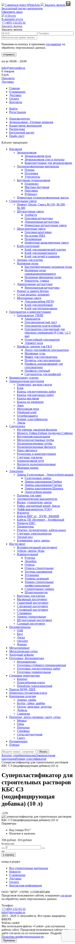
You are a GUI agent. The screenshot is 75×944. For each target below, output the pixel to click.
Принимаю (9, 940)
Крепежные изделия (22, 696)
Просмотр (8, 78)
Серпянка (23, 731)
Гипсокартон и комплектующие (30, 311)
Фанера (22, 644)
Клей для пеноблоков (39, 305)
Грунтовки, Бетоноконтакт (26, 658)
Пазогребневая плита (31, 682)
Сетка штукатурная (29, 734)
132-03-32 (14, 22)
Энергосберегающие (38, 492)
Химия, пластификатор (32, 419)
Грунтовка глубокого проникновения (41, 665)
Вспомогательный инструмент (37, 547)
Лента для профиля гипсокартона (47, 350)
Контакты (15, 102)
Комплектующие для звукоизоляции (48, 163)
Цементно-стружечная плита (28, 692)
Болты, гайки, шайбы (31, 703)
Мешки (22, 720)
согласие (66, 895)
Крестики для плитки (31, 595)
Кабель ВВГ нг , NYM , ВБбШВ (38, 516)
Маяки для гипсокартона (41, 356)
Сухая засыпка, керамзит (33, 294)
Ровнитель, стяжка (37, 280)
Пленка (29, 169)
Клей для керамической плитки (45, 249)
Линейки (31, 561)
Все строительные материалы (28, 868)
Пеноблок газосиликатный (34, 686)
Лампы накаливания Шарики (44, 488)
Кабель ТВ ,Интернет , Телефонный (40, 519)
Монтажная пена (28, 408)
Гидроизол (31, 183)
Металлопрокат (19, 647)
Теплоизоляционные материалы (38, 166)
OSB (20, 630)
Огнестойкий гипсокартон (42, 339)
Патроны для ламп (29, 495)
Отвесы (30, 564)
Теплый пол (25, 537)
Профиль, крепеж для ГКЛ (34, 346)
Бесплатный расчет (22, 8)
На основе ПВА (35, 235)
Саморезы (23, 713)
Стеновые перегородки (24, 675)
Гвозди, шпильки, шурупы (34, 706)
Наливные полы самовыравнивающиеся (40, 272)
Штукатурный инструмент (34, 620)
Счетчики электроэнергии (34, 533)
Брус (20, 634)
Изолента (23, 512)
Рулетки (30, 557)
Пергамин (31, 190)
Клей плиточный (28, 246)
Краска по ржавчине (30, 401)
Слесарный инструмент (32, 606)
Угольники (32, 575)
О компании (17, 91)
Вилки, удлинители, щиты (34, 502)
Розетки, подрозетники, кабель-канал (41, 530)
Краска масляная (28, 398)
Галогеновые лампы (38, 478)
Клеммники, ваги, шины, (33, 540)
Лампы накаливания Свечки (43, 485)
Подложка (31, 173)
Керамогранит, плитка (23, 377)
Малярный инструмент (32, 599)
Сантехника (17, 426)
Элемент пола (34, 343)
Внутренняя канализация (33, 436)
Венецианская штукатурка (42, 287)
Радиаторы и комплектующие (36, 453)
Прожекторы (25, 526)
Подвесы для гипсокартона (42, 360)
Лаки (20, 405)
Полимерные (33, 239)
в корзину (8, 854)
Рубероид (31, 194)
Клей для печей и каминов (42, 256)
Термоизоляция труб (30, 460)
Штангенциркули (36, 592)
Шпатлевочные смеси (31, 228)
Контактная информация (25, 885)
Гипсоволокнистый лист (41, 322)
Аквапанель (32, 318)
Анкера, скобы (26, 699)
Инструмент (17, 544)
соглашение (53, 44)
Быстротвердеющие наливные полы (48, 266)
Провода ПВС (26, 523)
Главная (14, 88)
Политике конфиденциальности (23, 936)
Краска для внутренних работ (36, 391)
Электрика (16, 471)
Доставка (8, 81)
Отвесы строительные (39, 568)
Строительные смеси (23, 201)
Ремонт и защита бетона (33, 291)
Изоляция (15, 149)
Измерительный (27, 554)
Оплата (14, 98)
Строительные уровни (39, 589)
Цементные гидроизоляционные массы (43, 197)
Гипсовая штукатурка (39, 218)
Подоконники (18, 741)
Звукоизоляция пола (38, 156)
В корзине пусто (12, 19)
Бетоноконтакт (26, 661)
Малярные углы (35, 353)
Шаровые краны (27, 467)
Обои (20, 724)
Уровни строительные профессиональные (39, 583)
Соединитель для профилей (43, 374)
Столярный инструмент (32, 609)
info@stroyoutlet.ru (13, 67)
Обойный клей (27, 412)
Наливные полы (27, 263)
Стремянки (24, 613)
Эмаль (21, 422)
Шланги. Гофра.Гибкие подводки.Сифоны (45, 433)
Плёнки (14, 744)
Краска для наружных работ (35, 395)
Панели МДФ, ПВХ (22, 689)
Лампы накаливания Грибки (43, 481)
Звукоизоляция (26, 152)
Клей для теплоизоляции (41, 308)
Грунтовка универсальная (34, 672)
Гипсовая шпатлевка (38, 232)
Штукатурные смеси (30, 211)
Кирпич (22, 679)
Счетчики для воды (29, 457)
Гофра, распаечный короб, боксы (38, 505)
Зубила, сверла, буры (30, 550)
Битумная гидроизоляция (33, 180)
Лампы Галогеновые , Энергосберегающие (45, 474)
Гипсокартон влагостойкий (43, 325)
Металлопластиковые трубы (35, 440)
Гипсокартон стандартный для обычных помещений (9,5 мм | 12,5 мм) (48, 332)
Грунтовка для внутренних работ (38, 668)
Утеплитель (32, 176)
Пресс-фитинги (27, 450)
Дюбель (22, 710)
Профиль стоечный (37, 370)
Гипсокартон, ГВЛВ (30, 315)
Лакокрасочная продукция (26, 381)
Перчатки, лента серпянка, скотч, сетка (35, 717)
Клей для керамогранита (41, 253)
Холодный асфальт (21, 654)
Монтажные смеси (29, 298)
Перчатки (23, 727)
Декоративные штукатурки (34, 284)
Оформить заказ (12, 11)
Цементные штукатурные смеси (46, 225)
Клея (20, 388)
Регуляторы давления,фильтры (37, 429)
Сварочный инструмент (32, 602)
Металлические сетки (23, 651)
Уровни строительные (31, 616)
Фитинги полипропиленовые (36, 464)
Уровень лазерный (37, 578)
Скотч (21, 737)
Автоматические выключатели (37, 498)
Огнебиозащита (27, 415)
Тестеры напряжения (38, 571)
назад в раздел (11, 861)
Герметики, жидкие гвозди (34, 384)
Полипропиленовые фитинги (36, 447)
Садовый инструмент (31, 623)
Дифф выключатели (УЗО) (34, 509)
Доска (21, 637)
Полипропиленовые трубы (34, 443)
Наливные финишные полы (43, 277)
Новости (15, 871)
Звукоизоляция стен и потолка (44, 159)
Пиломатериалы (20, 627)
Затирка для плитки (30, 259)
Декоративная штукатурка (42, 221)
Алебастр (31, 214)
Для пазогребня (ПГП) (39, 301)
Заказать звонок (55, 5)
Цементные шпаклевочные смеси (47, 242)
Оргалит (22, 640)
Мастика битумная (37, 187)
